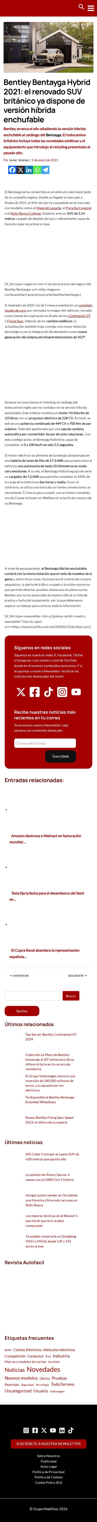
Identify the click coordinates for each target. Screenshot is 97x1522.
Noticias (15, 1369)
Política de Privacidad (48, 1472)
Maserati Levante (48, 208)
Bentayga (53, 135)
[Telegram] (45, 170)
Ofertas (45, 1378)
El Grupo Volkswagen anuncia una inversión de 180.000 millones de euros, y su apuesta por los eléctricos (50, 1083)
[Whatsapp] (37, 170)
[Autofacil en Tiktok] (48, 696)
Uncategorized (18, 1390)
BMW (8, 1350)
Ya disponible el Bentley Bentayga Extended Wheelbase (49, 1099)
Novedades (43, 1369)
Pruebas (59, 1378)
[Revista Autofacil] (40, 1295)
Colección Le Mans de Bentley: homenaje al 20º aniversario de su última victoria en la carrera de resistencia (49, 1062)
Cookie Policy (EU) (48, 1482)
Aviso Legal (48, 1466)
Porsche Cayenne (78, 208)
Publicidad (49, 1461)
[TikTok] (71, 1430)
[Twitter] (44, 1430)
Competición (15, 1356)
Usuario (40, 1390)
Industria (61, 1355)
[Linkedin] (29, 170)
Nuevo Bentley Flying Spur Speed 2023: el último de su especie (49, 1119)
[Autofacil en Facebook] (35, 696)
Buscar (71, 996)
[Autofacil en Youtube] (76, 695)
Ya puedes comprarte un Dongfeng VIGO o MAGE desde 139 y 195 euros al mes (51, 1241)
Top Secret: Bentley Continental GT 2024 (51, 1036)
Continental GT (79, 316)
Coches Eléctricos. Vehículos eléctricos (44, 1349)
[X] (20, 170)
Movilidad (54, 1361)
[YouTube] (53, 1430)
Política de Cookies (49, 1477)
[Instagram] (26, 1430)
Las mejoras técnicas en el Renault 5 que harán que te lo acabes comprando (52, 1221)
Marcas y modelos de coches (25, 1362)
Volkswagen (57, 1391)
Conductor (36, 1356)
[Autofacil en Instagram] (62, 696)
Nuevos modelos (21, 1378)
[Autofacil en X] (21, 696)
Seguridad (27, 1384)
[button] (81, 7)
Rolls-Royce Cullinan (26, 213)
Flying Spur (15, 321)
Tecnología (42, 1384)
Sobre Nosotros (48, 1456)
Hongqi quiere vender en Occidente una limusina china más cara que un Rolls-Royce (51, 1200)
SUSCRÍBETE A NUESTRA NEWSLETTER (48, 1444)
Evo (48, 1356)
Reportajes (12, 1384)
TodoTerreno (62, 1384)
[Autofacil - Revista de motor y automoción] (21, 8)
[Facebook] (12, 170)
